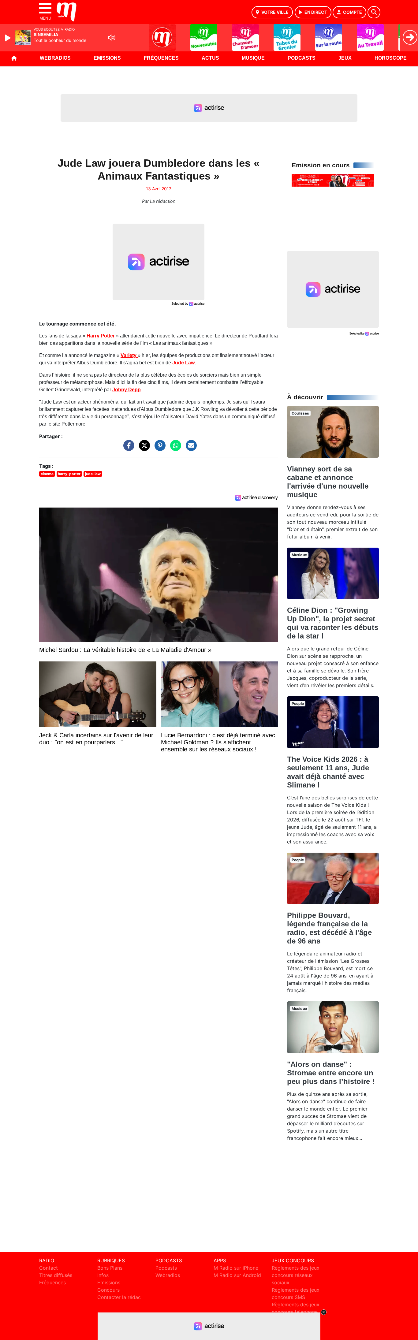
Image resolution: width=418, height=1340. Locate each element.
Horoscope (391, 58)
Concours (108, 1290)
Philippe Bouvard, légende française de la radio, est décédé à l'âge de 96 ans (329, 928)
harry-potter (69, 473)
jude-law (93, 473)
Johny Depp (126, 389)
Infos (103, 1275)
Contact (48, 1268)
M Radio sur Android (237, 1275)
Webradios (55, 58)
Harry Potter (101, 335)
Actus (210, 58)
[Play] (8, 38)
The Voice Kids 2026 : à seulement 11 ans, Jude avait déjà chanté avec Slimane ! (328, 772)
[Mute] (111, 37)
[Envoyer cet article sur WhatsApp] (174, 448)
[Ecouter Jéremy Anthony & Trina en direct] (333, 180)
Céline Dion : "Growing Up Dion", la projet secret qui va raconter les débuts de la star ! (332, 623)
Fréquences (161, 58)
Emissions (107, 58)
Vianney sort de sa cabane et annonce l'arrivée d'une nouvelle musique (327, 482)
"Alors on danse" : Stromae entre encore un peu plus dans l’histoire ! (331, 1072)
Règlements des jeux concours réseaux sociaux (295, 1275)
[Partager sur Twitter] (143, 448)
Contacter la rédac (119, 1297)
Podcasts (301, 58)
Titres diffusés (55, 1275)
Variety (129, 355)
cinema (47, 473)
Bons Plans (109, 1268)
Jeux (345, 58)
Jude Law (183, 362)
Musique (253, 58)
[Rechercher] (374, 12)
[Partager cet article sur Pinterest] (158, 448)
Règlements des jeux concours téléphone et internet (295, 1311)
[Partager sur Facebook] (127, 448)
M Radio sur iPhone (236, 1268)
